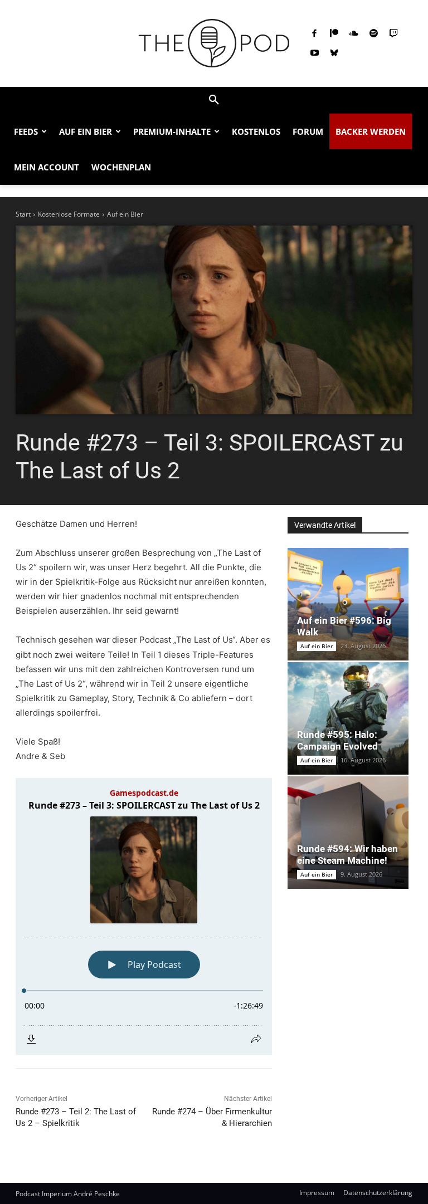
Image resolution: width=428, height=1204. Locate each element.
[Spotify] (374, 34)
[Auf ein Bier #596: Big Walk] (348, 604)
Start (23, 214)
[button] (214, 100)
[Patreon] (334, 34)
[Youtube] (314, 53)
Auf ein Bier (125, 214)
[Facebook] (314, 34)
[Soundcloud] (354, 34)
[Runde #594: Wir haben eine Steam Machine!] (348, 832)
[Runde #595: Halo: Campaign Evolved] (348, 718)
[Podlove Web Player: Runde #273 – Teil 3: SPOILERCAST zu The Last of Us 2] (144, 916)
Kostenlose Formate (69, 214)
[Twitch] (393, 34)
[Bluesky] (334, 53)
